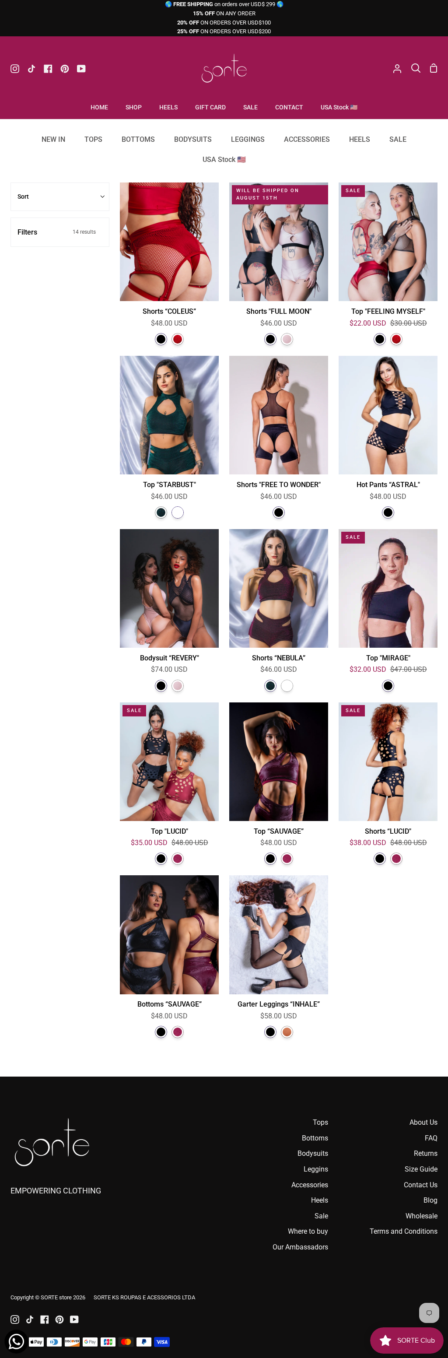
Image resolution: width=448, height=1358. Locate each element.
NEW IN (53, 139)
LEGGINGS (248, 139)
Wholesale (422, 1216)
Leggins (316, 1169)
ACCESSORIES (307, 139)
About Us (424, 1122)
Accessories (309, 1185)
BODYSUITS (193, 139)
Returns (426, 1153)
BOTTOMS (138, 139)
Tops (320, 1122)
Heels (319, 1200)
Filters (57, 232)
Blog (431, 1200)
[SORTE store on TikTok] (29, 1319)
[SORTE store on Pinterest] (59, 1319)
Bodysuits (313, 1153)
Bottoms (315, 1138)
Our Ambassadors (300, 1247)
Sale (321, 1216)
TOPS (93, 139)
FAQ (431, 1138)
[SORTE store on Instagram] (14, 1319)
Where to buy (308, 1231)
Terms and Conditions (404, 1231)
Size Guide (421, 1169)
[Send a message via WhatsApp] (16, 1342)
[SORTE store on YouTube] (74, 1319)
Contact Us (421, 1185)
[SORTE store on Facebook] (44, 1319)
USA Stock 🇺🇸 (224, 159)
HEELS (359, 139)
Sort (23, 196)
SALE (397, 139)
